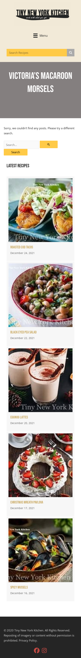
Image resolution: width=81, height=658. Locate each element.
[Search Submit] (49, 144)
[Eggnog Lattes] (40, 389)
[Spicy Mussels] (40, 559)
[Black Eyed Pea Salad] (40, 303)
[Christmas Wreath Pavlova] (40, 474)
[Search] (70, 52)
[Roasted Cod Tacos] (40, 218)
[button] (36, 650)
